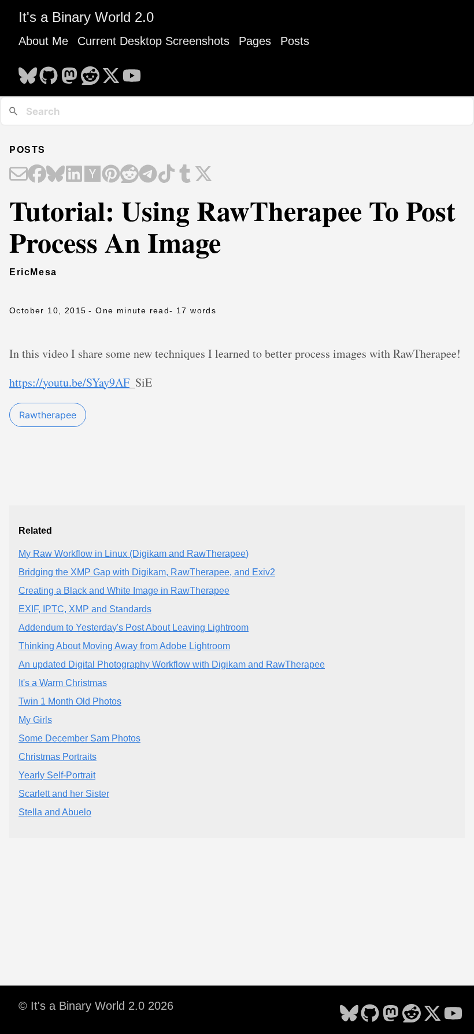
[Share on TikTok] (166, 174)
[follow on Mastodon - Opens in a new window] (69, 72)
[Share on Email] (18, 174)
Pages (255, 41)
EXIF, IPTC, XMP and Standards (84, 609)
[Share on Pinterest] (111, 174)
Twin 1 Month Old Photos (69, 701)
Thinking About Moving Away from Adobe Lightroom (124, 646)
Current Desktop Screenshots (153, 41)
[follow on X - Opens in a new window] (111, 72)
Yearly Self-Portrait (56, 775)
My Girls (35, 720)
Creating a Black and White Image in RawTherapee (123, 590)
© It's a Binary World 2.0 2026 (95, 1005)
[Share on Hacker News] (92, 174)
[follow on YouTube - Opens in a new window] (132, 72)
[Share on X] (203, 174)
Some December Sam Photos (79, 738)
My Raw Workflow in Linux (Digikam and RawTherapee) (133, 554)
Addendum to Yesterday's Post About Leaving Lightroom (133, 627)
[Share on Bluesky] (55, 174)
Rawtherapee (47, 415)
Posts (294, 41)
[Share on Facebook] (37, 174)
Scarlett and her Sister (63, 794)
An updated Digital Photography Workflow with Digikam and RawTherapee (171, 664)
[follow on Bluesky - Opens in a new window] (27, 72)
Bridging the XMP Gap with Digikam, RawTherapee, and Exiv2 (146, 572)
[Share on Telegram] (148, 174)
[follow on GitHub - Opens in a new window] (48, 72)
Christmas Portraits (57, 757)
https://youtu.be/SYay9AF (69, 382)
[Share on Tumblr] (185, 174)
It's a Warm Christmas (62, 683)
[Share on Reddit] (129, 174)
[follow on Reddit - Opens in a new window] (90, 72)
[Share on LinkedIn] (74, 174)
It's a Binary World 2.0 (86, 17)
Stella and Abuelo (54, 812)
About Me (43, 41)
